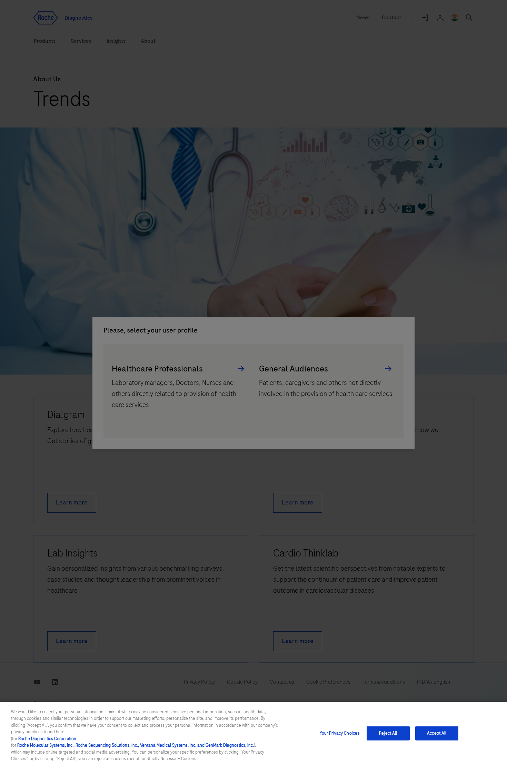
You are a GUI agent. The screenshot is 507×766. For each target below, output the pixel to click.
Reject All (388, 733)
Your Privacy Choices (340, 733)
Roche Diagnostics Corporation (47, 739)
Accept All (436, 733)
